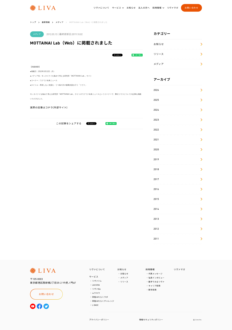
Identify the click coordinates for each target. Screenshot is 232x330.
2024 (156, 109)
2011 (156, 238)
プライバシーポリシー (99, 319)
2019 (156, 159)
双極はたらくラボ (100, 297)
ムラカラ (96, 293)
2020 (156, 149)
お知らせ (131, 7)
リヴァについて (101, 7)
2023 (156, 119)
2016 (156, 189)
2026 (156, 90)
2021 (156, 139)
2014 (156, 209)
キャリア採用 (154, 286)
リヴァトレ (97, 281)
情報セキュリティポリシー (151, 319)
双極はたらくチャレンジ (103, 301)
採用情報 (157, 7)
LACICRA (96, 285)
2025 (156, 100)
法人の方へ (144, 7)
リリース (159, 54)
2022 (156, 129)
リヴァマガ (172, 7)
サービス (116, 7)
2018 (156, 169)
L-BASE (95, 305)
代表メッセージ (155, 274)
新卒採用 (152, 290)
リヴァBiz (96, 289)
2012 (156, 228)
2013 (156, 219)
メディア (159, 64)
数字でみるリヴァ (156, 282)
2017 (156, 179)
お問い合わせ (191, 7)
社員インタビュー (156, 278)
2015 (156, 199)
